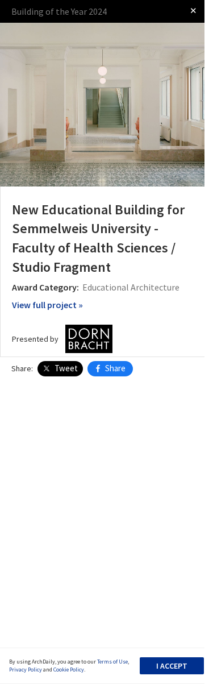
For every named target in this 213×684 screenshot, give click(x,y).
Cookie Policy (68, 669)
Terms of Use (112, 661)
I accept (171, 666)
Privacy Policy (25, 669)
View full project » (47, 304)
